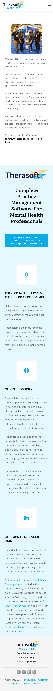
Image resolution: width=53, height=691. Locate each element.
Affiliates (26, 683)
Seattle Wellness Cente (18, 627)
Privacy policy (29, 679)
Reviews (37, 683)
